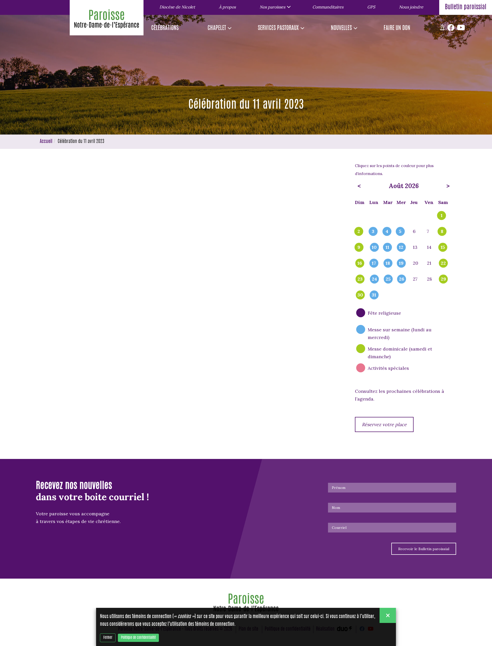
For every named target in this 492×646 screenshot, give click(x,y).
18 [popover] (388, 263)
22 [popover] (443, 263)
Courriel (339, 527)
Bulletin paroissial (465, 7)
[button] (274, 6)
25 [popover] (388, 279)
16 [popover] (359, 263)
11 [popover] (387, 247)
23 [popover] (360, 279)
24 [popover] (374, 279)
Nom (336, 507)
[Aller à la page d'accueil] (107, 20)
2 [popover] (358, 231)
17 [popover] (374, 263)
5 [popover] (400, 231)
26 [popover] (401, 279)
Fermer (107, 638)
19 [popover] (401, 263)
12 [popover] (401, 247)
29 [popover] (443, 279)
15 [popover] (443, 247)
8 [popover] (442, 231)
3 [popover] (373, 231)
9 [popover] (358, 247)
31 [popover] (374, 295)
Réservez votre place (384, 424)
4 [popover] (387, 231)
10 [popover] (374, 247)
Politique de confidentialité (138, 638)
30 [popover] (360, 295)
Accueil (46, 141)
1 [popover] (442, 215)
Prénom (338, 487)
